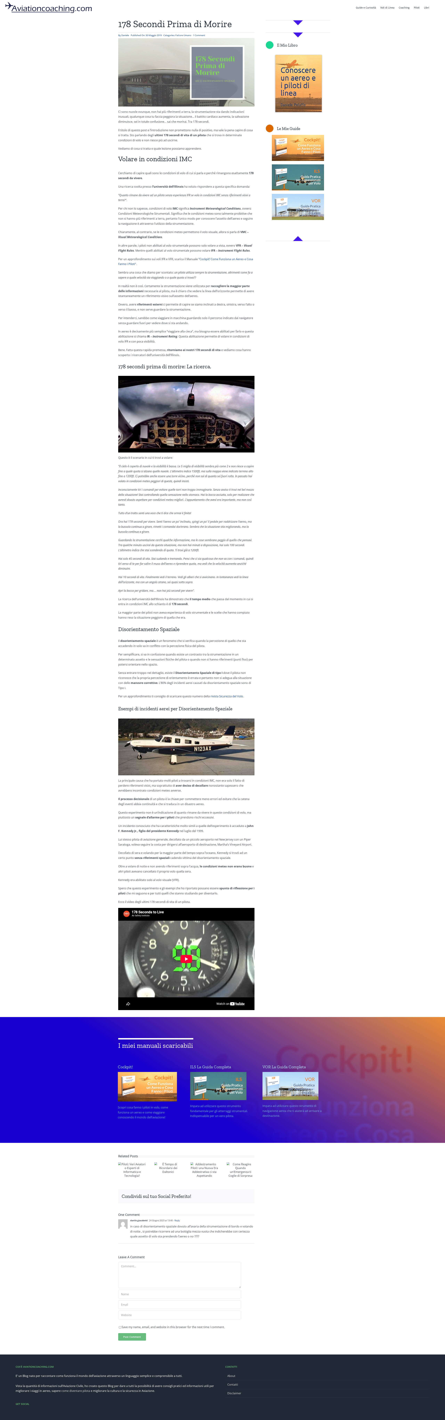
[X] (204, 1196)
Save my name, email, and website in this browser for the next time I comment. (173, 1327)
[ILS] (221, 1101)
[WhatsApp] (220, 1196)
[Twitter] (21, 1413)
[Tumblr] (226, 1196)
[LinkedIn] (215, 1196)
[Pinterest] (231, 1196)
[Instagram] (26, 1413)
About (231, 1376)
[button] (434, 7)
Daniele (125, 35)
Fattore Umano (183, 35)
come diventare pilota (75, 1391)
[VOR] (293, 1101)
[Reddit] (209, 1196)
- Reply (176, 1220)
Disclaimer (234, 1393)
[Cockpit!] (149, 1102)
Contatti (232, 1384)
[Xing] (242, 1196)
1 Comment (199, 35)
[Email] (248, 1196)
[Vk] (237, 1196)
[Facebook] (198, 1196)
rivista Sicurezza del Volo (227, 696)
